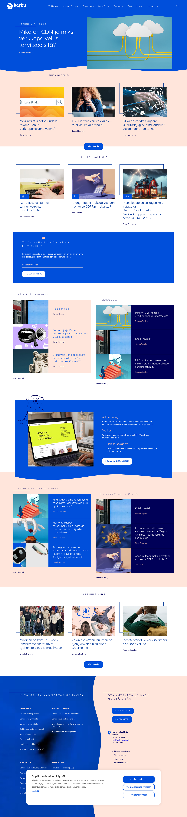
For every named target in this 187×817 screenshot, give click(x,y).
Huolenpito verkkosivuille (30, 744)
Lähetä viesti (122, 719)
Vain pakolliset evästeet (138, 787)
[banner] (16, 6)
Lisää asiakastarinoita (117, 461)
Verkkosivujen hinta (28, 734)
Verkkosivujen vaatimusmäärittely (65, 713)
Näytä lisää (93, 146)
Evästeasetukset (138, 795)
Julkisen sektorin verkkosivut (32, 729)
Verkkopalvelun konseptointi (64, 718)
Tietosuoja (118, 759)
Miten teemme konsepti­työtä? (64, 731)
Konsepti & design (71, 6)
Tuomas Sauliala (25, 52)
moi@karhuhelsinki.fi (121, 740)
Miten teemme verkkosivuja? (32, 749)
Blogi (130, 6)
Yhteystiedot (152, 6)
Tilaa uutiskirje (33, 274)
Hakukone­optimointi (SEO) (63, 767)
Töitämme (118, 6)
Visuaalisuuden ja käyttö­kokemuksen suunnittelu (67, 725)
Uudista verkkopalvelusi (30, 713)
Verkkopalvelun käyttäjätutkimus (33, 767)
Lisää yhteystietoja (122, 751)
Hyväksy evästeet (139, 779)
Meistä (139, 6)
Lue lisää (35, 791)
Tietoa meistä (120, 755)
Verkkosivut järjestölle (29, 723)
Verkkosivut (53, 6)
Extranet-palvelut (27, 739)
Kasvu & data (104, 6)
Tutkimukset (88, 6)
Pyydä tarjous (122, 711)
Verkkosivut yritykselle (29, 718)
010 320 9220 (118, 742)
